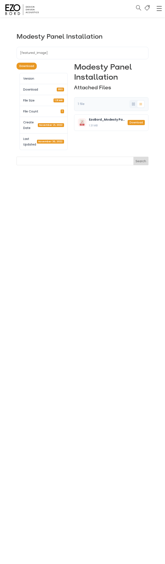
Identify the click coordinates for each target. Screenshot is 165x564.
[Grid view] (133, 104)
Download (26, 66)
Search (141, 161)
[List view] (140, 104)
